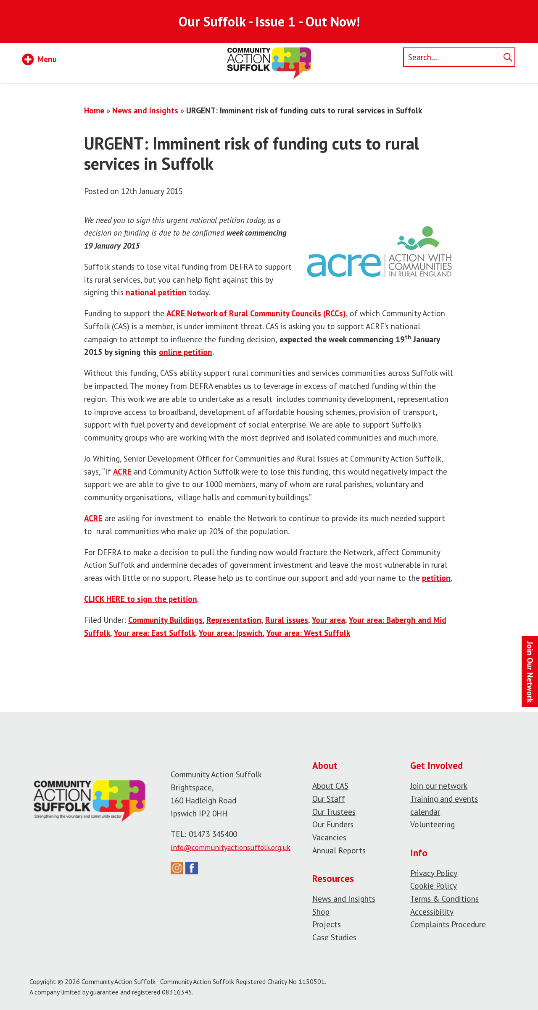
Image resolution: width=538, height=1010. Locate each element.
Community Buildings (165, 619)
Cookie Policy (433, 885)
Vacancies (329, 837)
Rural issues (286, 619)
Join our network (438, 785)
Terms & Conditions (444, 898)
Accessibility (432, 911)
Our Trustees (334, 811)
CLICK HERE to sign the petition (140, 598)
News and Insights (145, 110)
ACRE (122, 471)
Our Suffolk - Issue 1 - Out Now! (269, 21)
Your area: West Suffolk (308, 632)
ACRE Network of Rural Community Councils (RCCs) (256, 313)
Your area (328, 619)
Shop (321, 911)
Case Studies (334, 937)
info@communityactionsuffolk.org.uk (230, 847)
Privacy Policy (433, 873)
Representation (233, 619)
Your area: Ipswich (231, 632)
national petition (156, 292)
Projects (326, 924)
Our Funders (332, 824)
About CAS (330, 785)
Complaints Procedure (448, 924)
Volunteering (432, 824)
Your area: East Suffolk (154, 632)
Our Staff (328, 798)
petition (436, 577)
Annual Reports (339, 850)
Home (94, 110)
